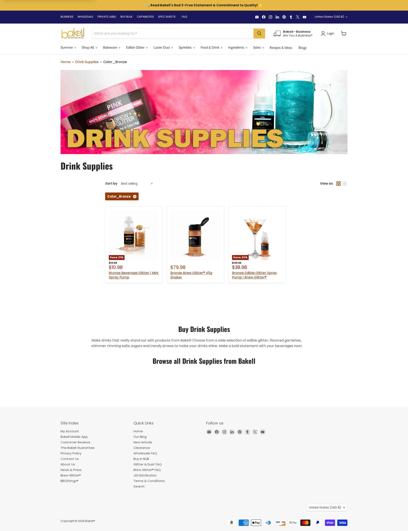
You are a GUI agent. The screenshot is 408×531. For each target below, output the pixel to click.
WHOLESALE (85, 17)
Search (138, 486)
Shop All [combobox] (88, 47)
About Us (68, 464)
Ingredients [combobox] (236, 47)
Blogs (303, 48)
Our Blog (140, 436)
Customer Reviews (75, 442)
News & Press (71, 470)
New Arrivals (142, 442)
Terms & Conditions (149, 481)
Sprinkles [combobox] (186, 47)
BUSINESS (67, 17)
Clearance (141, 447)
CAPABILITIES (145, 17)
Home (66, 62)
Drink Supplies (87, 62)
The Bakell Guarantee (78, 447)
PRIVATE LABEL (107, 17)
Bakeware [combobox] (110, 47)
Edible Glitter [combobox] (135, 47)
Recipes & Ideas (281, 48)
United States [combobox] (329, 17)
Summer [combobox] (67, 47)
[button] (343, 33)
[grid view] (338, 184)
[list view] (344, 184)
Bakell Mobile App (74, 436)
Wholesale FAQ (145, 453)
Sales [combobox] (257, 47)
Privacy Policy (71, 453)
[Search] (259, 33)
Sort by (111, 183)
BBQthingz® (69, 481)
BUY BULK (126, 17)
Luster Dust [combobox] (162, 47)
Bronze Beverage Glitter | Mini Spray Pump (133, 275)
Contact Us (70, 459)
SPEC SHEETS (167, 17)
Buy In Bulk (141, 459)
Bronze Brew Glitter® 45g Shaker (191, 275)
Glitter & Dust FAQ (147, 464)
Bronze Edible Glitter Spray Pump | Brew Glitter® (254, 275)
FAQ (184, 17)
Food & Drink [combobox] (210, 47)
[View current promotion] (204, 5)
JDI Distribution (145, 475)
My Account (70, 431)
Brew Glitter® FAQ (147, 470)
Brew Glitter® (71, 475)
